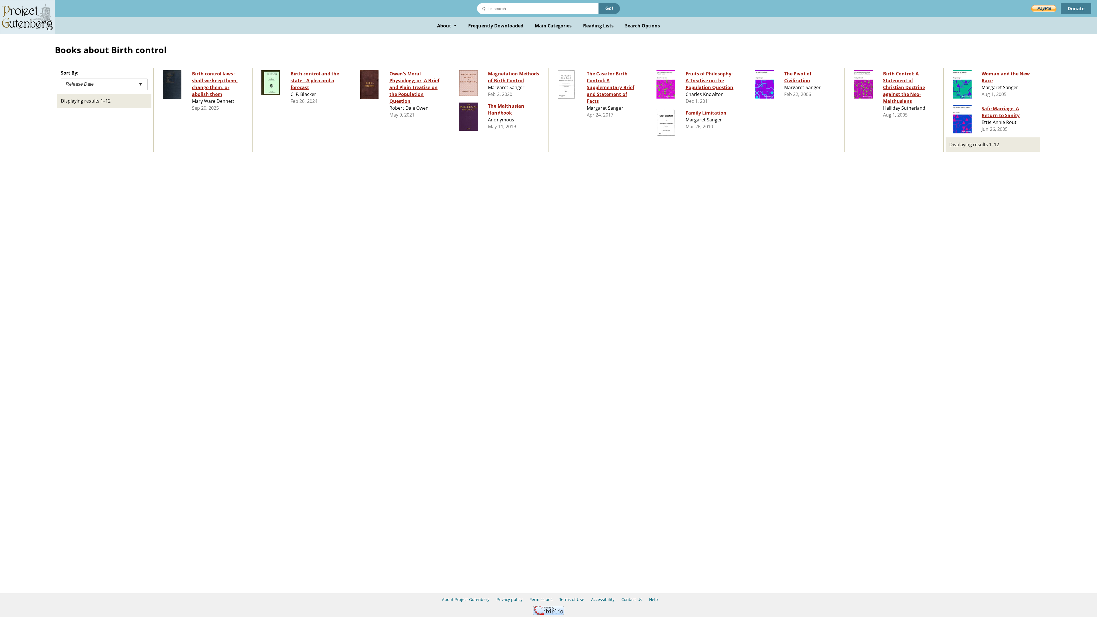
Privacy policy (510, 599)
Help (653, 599)
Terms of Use (571, 599)
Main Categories (553, 26)
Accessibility (603, 599)
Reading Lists (598, 26)
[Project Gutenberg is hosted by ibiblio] (548, 613)
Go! (609, 8)
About (447, 26)
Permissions (540, 599)
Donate (1076, 8)
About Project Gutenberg (466, 599)
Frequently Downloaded (495, 26)
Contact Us (631, 599)
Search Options (642, 26)
